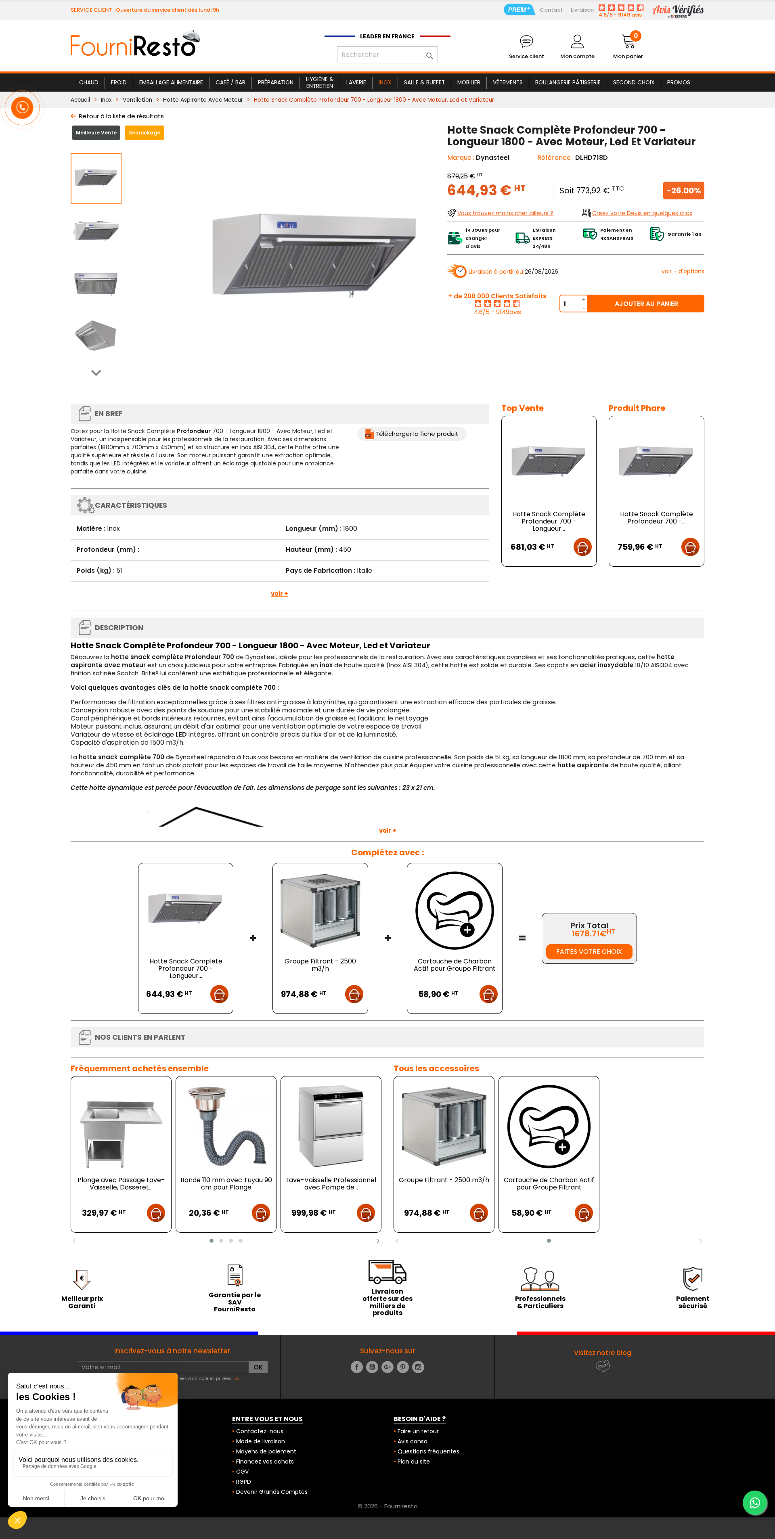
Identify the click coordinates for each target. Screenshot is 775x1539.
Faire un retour (418, 1431)
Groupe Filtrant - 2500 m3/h (320, 965)
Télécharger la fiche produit (417, 433)
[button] (211, 1241)
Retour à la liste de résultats (121, 116)
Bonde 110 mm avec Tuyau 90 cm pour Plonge (226, 1183)
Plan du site (414, 1461)
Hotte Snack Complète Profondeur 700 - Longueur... (548, 521)
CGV (242, 1472)
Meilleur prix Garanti (82, 1302)
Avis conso (412, 1441)
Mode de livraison (260, 1441)
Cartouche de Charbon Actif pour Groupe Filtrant (455, 965)
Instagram (418, 1367)
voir (238, 1379)
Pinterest (403, 1367)
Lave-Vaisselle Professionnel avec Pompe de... (331, 1183)
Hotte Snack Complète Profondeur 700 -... (656, 517)
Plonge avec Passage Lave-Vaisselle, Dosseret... (121, 1183)
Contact (551, 10)
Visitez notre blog (602, 1352)
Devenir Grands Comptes (272, 1492)
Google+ (387, 1367)
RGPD (243, 1482)
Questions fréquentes (428, 1451)
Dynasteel (492, 157)
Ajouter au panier (646, 303)
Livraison (582, 10)
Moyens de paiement (266, 1451)
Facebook (357, 1367)
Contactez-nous (259, 1431)
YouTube (372, 1367)
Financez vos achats (265, 1461)
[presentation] (74, 1241)
